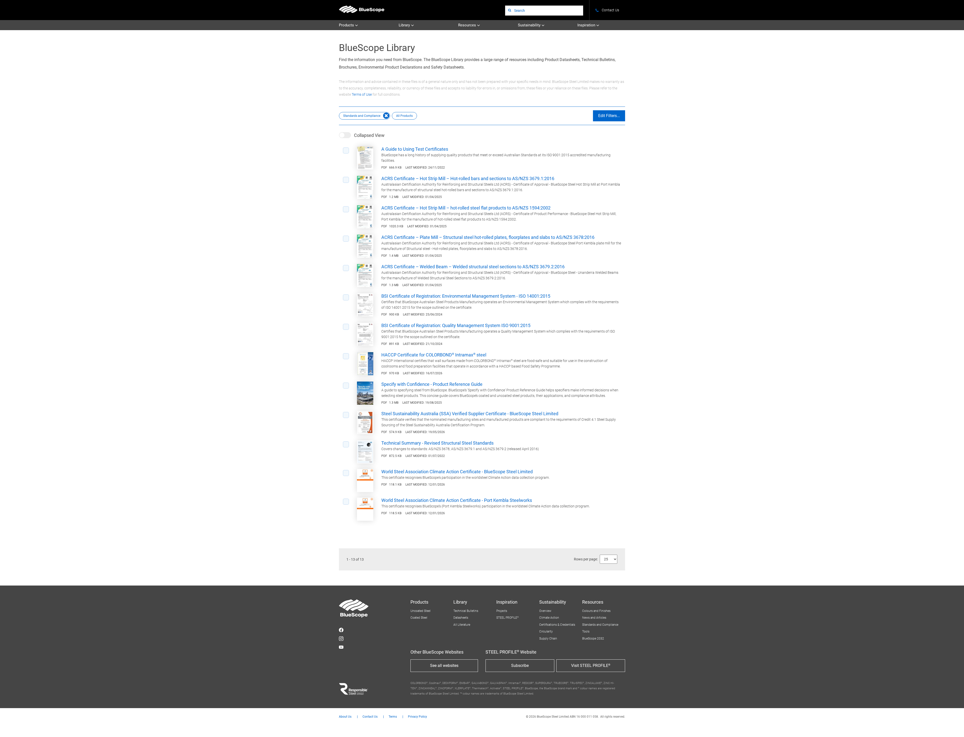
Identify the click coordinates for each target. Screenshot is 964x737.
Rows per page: (586, 559)
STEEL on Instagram (341, 638)
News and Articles (594, 617)
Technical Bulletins (465, 611)
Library (405, 25)
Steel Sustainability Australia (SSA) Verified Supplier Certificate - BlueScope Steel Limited (469, 413)
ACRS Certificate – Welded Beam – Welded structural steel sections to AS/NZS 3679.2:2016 (473, 266)
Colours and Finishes (596, 611)
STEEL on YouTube (341, 647)
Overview (545, 611)
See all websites (444, 665)
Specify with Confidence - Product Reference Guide (432, 384)
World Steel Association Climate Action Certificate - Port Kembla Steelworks (456, 500)
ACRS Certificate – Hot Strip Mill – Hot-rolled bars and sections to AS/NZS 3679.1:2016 (467, 178)
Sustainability (529, 25)
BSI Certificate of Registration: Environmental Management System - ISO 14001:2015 (465, 296)
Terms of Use (362, 94)
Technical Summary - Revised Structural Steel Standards (437, 443)
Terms (393, 716)
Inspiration (586, 25)
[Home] (361, 9)
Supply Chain (548, 638)
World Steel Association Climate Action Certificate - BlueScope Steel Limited (457, 471)
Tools (585, 631)
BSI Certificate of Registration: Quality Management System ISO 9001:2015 (455, 325)
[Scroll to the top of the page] (953, 726)
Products (347, 25)
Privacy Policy (417, 716)
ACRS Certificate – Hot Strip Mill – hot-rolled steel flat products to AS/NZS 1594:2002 (466, 207)
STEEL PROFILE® (507, 617)
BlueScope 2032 (593, 638)
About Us (345, 716)
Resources (467, 25)
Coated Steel (418, 617)
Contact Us (370, 716)
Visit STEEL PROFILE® (590, 665)
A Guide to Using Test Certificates (414, 149)
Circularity (546, 631)
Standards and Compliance (600, 624)
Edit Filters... (609, 115)
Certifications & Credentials (557, 624)
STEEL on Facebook (341, 630)
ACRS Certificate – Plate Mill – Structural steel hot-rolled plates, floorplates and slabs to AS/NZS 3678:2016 (487, 237)
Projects (501, 611)
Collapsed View (369, 135)
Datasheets (460, 617)
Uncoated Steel (420, 611)
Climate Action (549, 617)
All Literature (461, 624)
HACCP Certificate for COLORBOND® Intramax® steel (433, 354)
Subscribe (520, 665)
